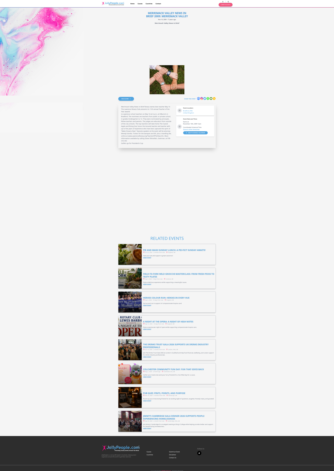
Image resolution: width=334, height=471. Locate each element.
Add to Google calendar (196, 133)
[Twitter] (204, 98)
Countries (149, 4)
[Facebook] (198, 98)
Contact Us (172, 458)
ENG (191, 111)
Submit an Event (174, 452)
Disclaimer (172, 455)
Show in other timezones (191, 129)
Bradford (186, 111)
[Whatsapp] (207, 98)
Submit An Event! (225, 4)
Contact (158, 4)
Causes (140, 4)
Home (132, 4)
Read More (125, 98)
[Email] (211, 98)
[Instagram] (201, 98)
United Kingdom (188, 113)
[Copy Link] (214, 98)
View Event (147, 258)
